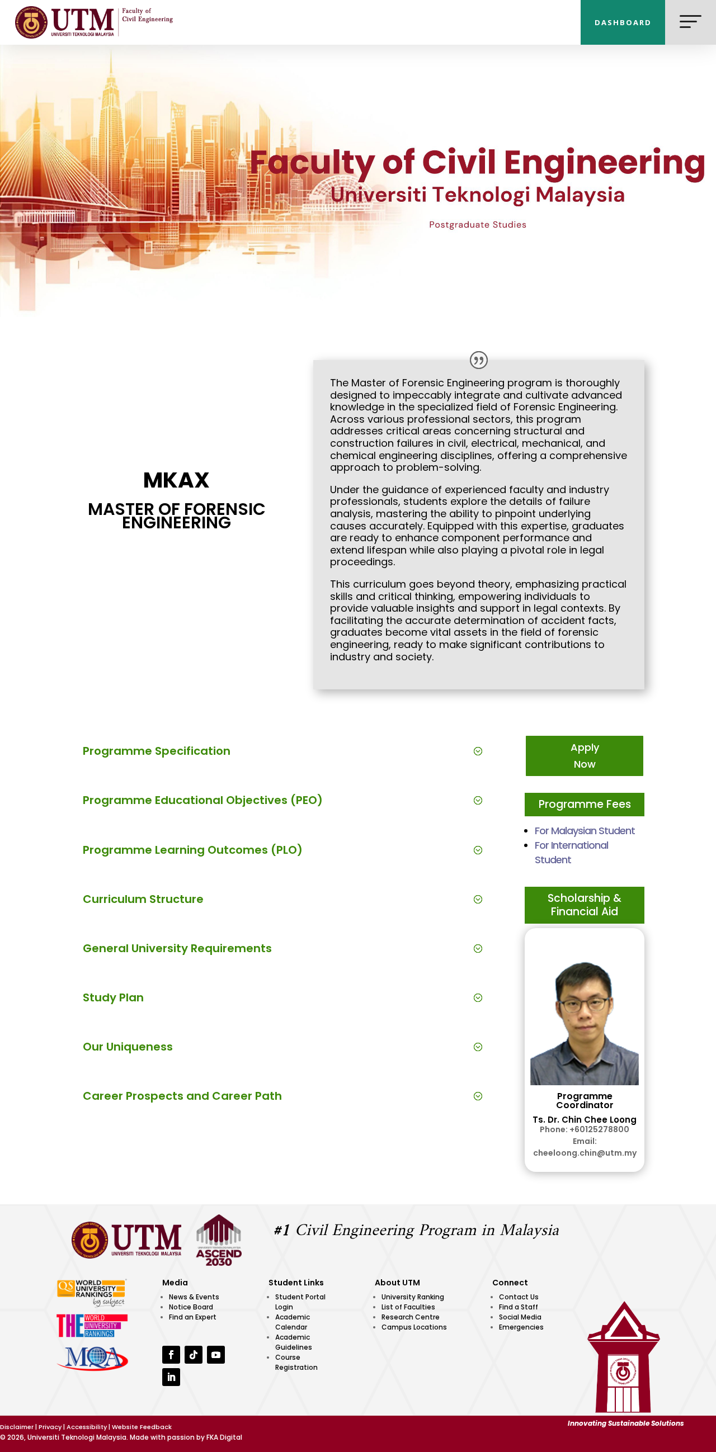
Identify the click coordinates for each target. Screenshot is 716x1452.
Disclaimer (17, 1426)
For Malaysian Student (585, 831)
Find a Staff (518, 1307)
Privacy (50, 1426)
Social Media (520, 1317)
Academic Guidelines (293, 1342)
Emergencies (521, 1327)
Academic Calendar (292, 1322)
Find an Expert (192, 1317)
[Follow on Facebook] (171, 1355)
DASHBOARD (623, 22)
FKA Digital (224, 1437)
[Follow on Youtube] (216, 1355)
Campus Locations (414, 1327)
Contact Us (519, 1297)
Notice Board (191, 1307)
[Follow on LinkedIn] (171, 1377)
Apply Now (585, 756)
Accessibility (87, 1426)
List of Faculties (408, 1307)
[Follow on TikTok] (193, 1355)
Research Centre (410, 1317)
